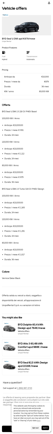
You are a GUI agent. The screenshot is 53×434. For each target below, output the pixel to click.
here (38, 421)
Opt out (35, 428)
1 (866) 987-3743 (24, 388)
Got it (45, 428)
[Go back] (4, 3)
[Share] (49, 3)
